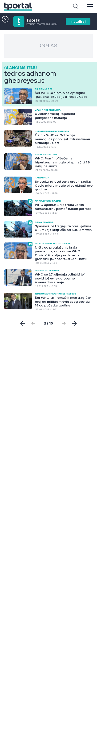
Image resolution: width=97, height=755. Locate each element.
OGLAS (48, 46)
